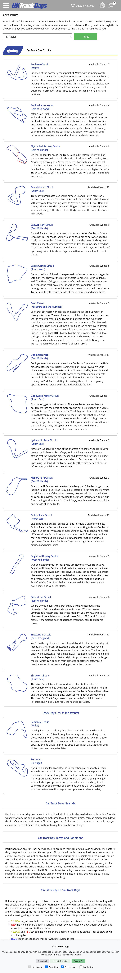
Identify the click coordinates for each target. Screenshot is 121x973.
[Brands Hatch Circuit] (17, 204)
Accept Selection (60, 961)
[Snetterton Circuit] (17, 651)
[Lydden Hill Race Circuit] (17, 457)
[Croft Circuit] (17, 320)
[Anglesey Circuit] (17, 81)
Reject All (42, 961)
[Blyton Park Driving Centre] (17, 163)
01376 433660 (85, 6)
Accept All (78, 961)
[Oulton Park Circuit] (17, 532)
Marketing (88, 967)
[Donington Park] (17, 371)
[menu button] (5, 5)
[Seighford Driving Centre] (17, 573)
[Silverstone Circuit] (17, 614)
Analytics (53, 967)
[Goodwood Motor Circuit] (17, 412)
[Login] (103, 8)
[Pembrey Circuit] (17, 739)
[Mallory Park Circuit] (17, 494)
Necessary (37, 967)
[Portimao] (17, 776)
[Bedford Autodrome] (17, 122)
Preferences (70, 967)
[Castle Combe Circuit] (17, 282)
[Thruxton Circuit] (17, 692)
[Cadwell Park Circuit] (17, 241)
